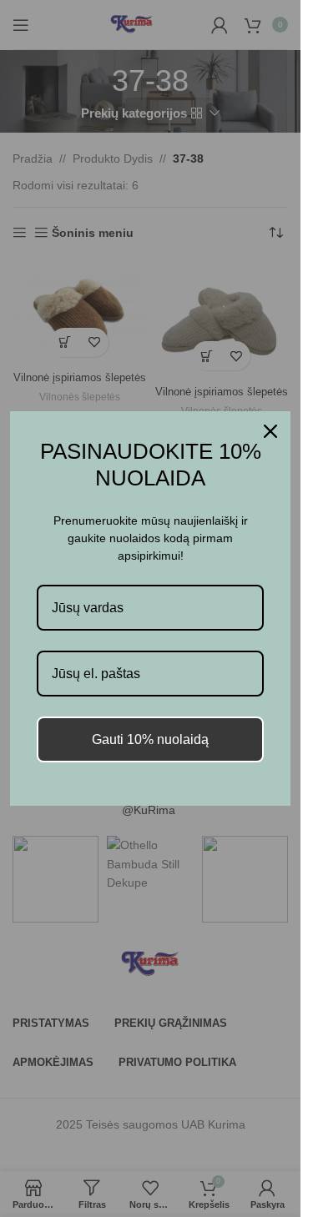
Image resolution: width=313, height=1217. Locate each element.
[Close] (270, 431)
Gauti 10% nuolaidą (150, 739)
